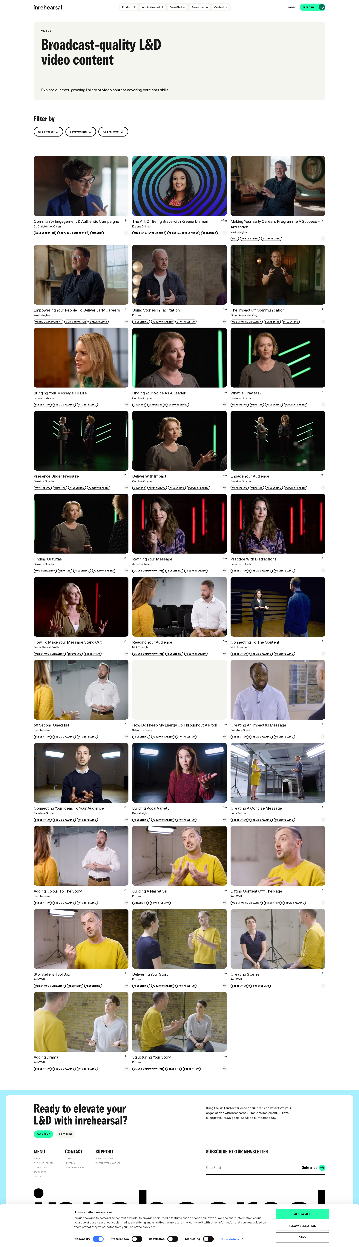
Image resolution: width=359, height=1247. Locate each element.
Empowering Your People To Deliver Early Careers (77, 310)
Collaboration (45, 233)
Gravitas (139, 405)
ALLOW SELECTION (302, 1226)
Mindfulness (157, 488)
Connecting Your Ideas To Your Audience (69, 808)
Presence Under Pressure (56, 476)
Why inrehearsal (44, 1163)
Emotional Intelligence (149, 233)
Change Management (48, 322)
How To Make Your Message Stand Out (68, 642)
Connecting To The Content (255, 642)
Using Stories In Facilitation (156, 310)
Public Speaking (163, 322)
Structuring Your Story (151, 1057)
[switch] (137, 1239)
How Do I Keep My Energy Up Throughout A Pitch (174, 725)
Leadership (272, 322)
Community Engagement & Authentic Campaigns (76, 221)
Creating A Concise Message (256, 808)
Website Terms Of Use (108, 1163)
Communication (76, 322)
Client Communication (246, 322)
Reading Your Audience (152, 642)
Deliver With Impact (149, 476)
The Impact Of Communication (258, 310)
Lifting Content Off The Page (256, 891)
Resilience (209, 233)
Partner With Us (74, 1168)
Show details (230, 1239)
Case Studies (41, 1168)
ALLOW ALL (302, 1214)
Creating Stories (245, 974)
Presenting (141, 322)
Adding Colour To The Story (58, 891)
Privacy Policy (104, 1159)
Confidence (239, 405)
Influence (74, 654)
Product (39, 1159)
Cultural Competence (73, 233)
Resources (40, 1172)
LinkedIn (70, 1163)
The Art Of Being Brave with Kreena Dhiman (170, 221)
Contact (39, 1176)
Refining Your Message (152, 559)
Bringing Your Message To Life (60, 393)
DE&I (234, 239)
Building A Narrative (149, 891)
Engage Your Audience (250, 476)
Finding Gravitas (48, 559)
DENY (302, 1237)
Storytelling (272, 239)
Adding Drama (46, 1057)
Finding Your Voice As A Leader (159, 393)
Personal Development (184, 233)
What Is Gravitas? (246, 393)
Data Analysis (98, 322)
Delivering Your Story (150, 974)
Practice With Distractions (254, 559)
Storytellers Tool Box (52, 974)
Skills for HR (250, 239)
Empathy (97, 233)
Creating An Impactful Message (258, 725)
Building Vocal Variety (150, 808)
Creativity (140, 903)
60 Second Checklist (51, 725)
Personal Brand (177, 405)
